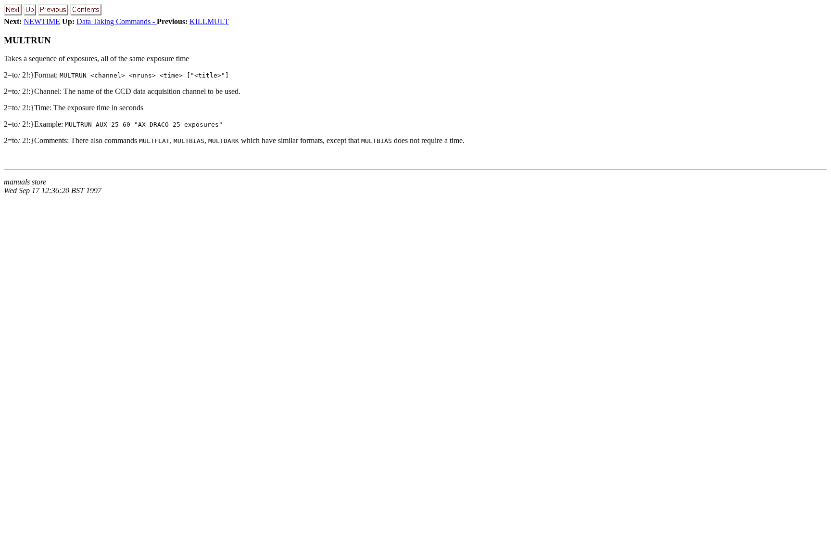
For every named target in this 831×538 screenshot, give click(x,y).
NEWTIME (42, 21)
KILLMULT (209, 21)
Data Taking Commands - (116, 21)
